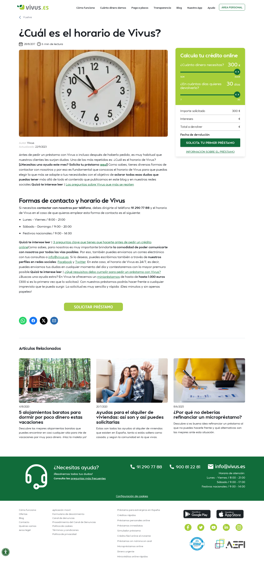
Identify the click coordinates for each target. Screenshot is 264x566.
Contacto (24, 522)
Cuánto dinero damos (113, 7)
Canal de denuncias (63, 518)
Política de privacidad (64, 534)
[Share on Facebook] (33, 321)
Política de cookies (62, 525)
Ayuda (211, 7)
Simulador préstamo (129, 530)
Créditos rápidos (126, 515)
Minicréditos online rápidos (132, 556)
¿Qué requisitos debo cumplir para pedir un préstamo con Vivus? (113, 272)
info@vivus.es (58, 257)
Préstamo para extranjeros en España (138, 509)
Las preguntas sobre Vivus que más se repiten (100, 184)
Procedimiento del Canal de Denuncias (74, 522)
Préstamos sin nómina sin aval (134, 541)
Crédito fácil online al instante (134, 535)
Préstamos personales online (133, 520)
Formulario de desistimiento (68, 514)
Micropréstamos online (130, 546)
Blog (179, 7)
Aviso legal (25, 530)
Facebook (65, 262)
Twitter (80, 262)
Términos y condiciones (65, 530)
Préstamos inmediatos (130, 525)
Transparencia (162, 7)
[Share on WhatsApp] (23, 321)
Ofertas (23, 514)
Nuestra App (194, 7)
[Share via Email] (54, 321)
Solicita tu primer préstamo (210, 143)
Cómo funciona (85, 7)
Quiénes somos (27, 525)
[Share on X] (44, 321)
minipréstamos (108, 277)
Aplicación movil (61, 509)
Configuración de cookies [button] (132, 496)
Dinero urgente (125, 551)
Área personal (232, 7)
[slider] (237, 72)
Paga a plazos (139, 7)
